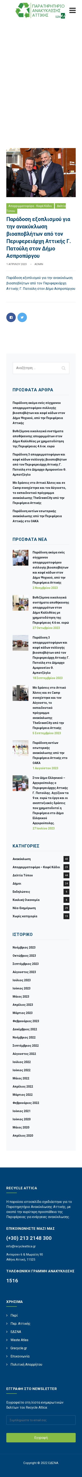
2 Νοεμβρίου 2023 (45, 587)
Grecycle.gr (19, 1348)
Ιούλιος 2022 (22, 1062)
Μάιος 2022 (21, 1078)
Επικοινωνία (20, 1356)
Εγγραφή (41, 1438)
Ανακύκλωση (22, 859)
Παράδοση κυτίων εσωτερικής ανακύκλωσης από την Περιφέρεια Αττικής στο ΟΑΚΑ (37, 516)
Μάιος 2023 (21, 996)
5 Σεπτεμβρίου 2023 (47, 733)
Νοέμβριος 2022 (24, 1037)
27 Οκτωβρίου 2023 (46, 628)
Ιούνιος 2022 (21, 1070)
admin (38, 264)
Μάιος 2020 (21, 1127)
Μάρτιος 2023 (23, 1013)
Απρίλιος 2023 (23, 1004)
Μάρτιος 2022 (23, 1094)
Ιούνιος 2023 (21, 988)
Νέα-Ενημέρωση (24, 908)
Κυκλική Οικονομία (26, 900)
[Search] (64, 368)
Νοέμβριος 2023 (24, 947)
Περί (14, 1315)
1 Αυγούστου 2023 (45, 768)
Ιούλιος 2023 (22, 980)
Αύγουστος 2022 (24, 1053)
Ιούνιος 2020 (21, 1119)
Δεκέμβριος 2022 (25, 1029)
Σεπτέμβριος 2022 (26, 1045)
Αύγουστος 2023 (24, 972)
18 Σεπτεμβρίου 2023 (48, 678)
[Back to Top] (73, 1470)
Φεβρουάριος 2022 (26, 1103)
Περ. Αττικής (20, 1324)
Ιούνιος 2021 (21, 1111)
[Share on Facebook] (11, 317)
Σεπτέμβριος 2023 (26, 964)
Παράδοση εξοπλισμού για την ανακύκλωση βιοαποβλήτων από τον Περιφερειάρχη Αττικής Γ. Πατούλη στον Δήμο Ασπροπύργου (40, 283)
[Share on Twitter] (22, 317)
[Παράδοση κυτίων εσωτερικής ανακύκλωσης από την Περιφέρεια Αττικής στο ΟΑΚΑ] (20, 755)
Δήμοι (17, 883)
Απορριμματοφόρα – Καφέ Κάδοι (36, 867)
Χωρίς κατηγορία (25, 916)
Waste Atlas (19, 1340)
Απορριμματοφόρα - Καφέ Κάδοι (30, 206)
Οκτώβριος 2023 (24, 955)
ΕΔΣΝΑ (16, 1332)
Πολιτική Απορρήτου (26, 1364)
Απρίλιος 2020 (23, 1135)
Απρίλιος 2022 (23, 1086)
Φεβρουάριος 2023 (26, 1021)
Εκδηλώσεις (21, 891)
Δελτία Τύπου (23, 875)
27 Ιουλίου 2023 (44, 828)
